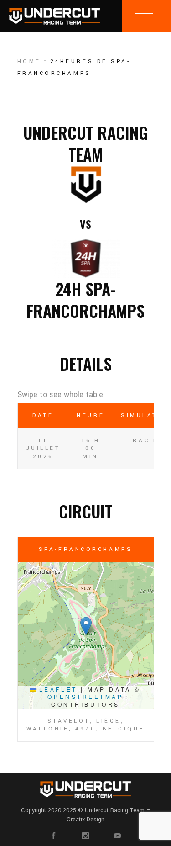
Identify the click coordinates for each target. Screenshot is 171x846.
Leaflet (56, 689)
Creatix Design (85, 819)
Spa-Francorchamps (85, 549)
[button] (86, 626)
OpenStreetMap (85, 696)
